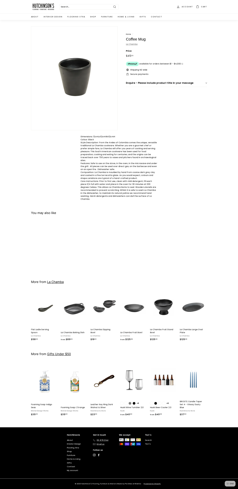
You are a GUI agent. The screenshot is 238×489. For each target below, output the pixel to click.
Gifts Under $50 (59, 354)
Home (128, 34)
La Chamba (132, 44)
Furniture (107, 16)
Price (129, 50)
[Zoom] (74, 78)
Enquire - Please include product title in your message (159, 83)
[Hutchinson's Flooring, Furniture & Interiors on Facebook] (98, 454)
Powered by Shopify (152, 484)
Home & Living (126, 16)
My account (72, 470)
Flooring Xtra (76, 16)
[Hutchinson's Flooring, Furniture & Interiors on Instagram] (94, 454)
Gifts (143, 16)
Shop (93, 16)
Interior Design (53, 16)
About (35, 16)
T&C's (148, 444)
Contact (156, 16)
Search (148, 440)
